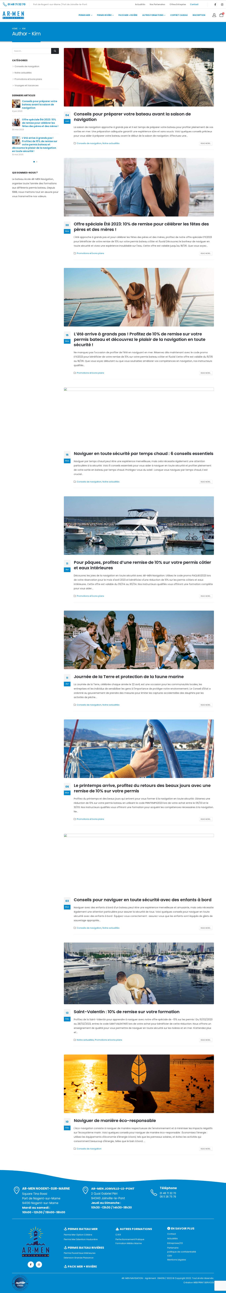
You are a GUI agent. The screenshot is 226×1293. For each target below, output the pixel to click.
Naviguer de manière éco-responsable (115, 1120)
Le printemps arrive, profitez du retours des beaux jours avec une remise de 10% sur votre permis (142, 788)
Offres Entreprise (178, 4)
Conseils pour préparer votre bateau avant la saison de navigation (132, 116)
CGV (169, 1255)
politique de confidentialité (181, 1251)
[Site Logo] (13, 15)
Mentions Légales (176, 1259)
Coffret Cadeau (179, 15)
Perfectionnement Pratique (129, 1239)
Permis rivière (104, 15)
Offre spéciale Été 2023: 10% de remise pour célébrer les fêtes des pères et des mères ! (141, 226)
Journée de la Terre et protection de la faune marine (129, 677)
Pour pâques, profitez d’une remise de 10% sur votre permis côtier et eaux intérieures (142, 565)
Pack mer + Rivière (127, 15)
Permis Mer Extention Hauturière (81, 1239)
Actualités (140, 4)
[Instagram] (222, 4)
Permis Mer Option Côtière (78, 1234)
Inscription (199, 15)
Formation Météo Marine (128, 1243)
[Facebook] (215, 4)
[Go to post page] (16, 104)
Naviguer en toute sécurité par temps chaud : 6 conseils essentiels (143, 453)
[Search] (55, 51)
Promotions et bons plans (90, 253)
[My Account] (214, 15)
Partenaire (173, 1247)
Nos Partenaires (157, 4)
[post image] (139, 77)
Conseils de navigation (89, 143)
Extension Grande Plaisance (78, 1257)
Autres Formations (152, 15)
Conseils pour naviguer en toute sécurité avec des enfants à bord (142, 900)
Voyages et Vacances (27, 85)
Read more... (206, 143)
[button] (34, 161)
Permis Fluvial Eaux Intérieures (79, 1253)
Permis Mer (84, 15)
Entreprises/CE (175, 1243)
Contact (194, 4)
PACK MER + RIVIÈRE (82, 1266)
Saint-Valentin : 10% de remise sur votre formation (127, 1012)
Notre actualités (110, 143)
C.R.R (118, 1234)
